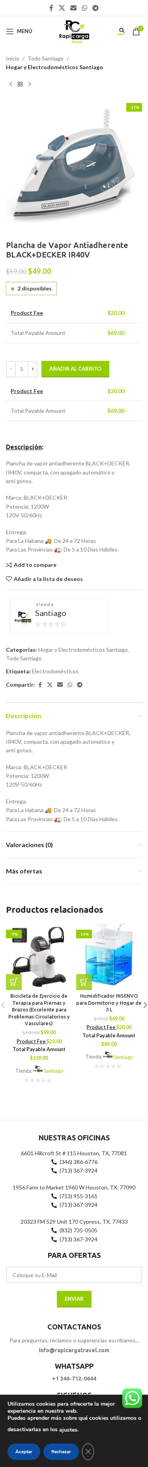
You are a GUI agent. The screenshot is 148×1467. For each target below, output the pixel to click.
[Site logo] (74, 30)
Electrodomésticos (55, 671)
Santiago (50, 613)
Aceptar (23, 1452)
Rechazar (61, 1452)
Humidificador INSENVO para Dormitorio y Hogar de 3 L (109, 1002)
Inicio (12, 58)
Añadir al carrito (75, 369)
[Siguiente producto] (29, 84)
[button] (14, 982)
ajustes (68, 1430)
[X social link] (61, 8)
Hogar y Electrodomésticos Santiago (54, 67)
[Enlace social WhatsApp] (84, 8)
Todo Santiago (46, 58)
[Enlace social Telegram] (95, 8)
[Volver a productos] (20, 84)
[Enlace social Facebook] (51, 8)
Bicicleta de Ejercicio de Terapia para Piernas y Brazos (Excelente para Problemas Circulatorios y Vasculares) (39, 1009)
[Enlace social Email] (73, 8)
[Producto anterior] (10, 84)
